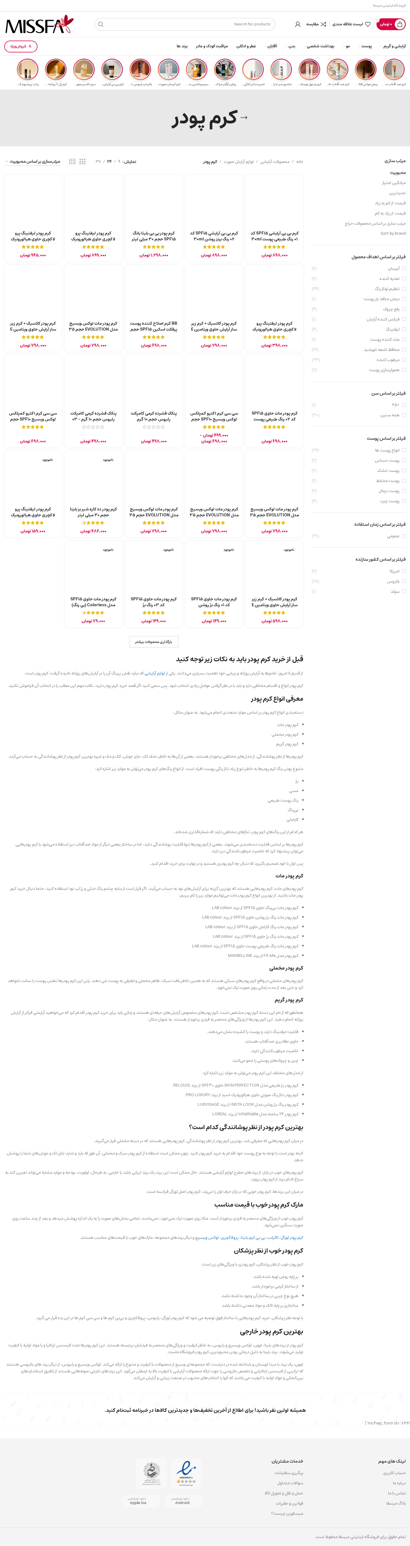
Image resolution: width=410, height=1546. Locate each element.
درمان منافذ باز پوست (382, 299)
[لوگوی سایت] (39, 24)
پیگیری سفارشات (288, 1473)
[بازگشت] (244, 117)
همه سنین (390, 415)
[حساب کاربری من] (297, 24)
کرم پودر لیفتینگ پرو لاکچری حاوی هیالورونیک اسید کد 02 (93, 239)
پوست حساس (387, 460)
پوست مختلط (388, 481)
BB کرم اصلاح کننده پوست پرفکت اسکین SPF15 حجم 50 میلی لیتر (153, 329)
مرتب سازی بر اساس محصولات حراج (375, 223)
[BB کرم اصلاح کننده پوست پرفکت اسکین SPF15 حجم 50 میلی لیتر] (153, 293)
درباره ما (399, 1483)
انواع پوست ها (387, 450)
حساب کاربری (394, 1473)
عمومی (393, 536)
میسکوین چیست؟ (287, 1513)
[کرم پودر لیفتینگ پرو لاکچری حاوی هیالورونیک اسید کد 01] (32, 203)
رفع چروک (391, 309)
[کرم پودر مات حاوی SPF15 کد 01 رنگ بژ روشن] (214, 569)
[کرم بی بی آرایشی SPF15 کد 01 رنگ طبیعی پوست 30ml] (274, 203)
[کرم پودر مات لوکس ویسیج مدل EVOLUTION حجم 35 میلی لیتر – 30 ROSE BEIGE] (274, 479)
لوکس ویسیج (207, 1237)
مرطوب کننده (388, 360)
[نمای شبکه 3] (82, 162)
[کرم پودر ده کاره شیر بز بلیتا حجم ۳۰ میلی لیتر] (93, 479)
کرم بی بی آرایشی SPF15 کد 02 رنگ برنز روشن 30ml (214, 236)
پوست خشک (388, 471)
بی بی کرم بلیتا (253, 1237)
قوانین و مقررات (289, 1503)
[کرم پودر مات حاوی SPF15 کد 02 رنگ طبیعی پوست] (274, 383)
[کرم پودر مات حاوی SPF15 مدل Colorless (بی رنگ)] (93, 569)
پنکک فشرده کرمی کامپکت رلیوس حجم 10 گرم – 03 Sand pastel (93, 419)
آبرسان (394, 268)
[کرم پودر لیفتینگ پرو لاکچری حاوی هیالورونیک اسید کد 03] (274, 293)
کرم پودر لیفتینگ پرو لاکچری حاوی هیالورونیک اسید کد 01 (33, 239)
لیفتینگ (393, 329)
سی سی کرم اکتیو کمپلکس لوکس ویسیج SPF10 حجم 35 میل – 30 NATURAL (33, 419)
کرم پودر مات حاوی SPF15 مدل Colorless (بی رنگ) (93, 602)
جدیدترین (397, 193)
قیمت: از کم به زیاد (390, 203)
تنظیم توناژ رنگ (387, 289)
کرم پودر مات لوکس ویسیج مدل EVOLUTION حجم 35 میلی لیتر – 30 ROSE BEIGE (274, 515)
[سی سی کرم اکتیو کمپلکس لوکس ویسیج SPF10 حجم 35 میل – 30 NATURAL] (32, 383)
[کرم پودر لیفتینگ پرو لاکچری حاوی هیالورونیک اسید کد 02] (93, 203)
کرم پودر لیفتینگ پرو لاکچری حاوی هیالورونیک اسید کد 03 (274, 329)
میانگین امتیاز (394, 183)
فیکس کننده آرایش (383, 319)
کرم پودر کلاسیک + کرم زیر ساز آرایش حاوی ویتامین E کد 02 (214, 329)
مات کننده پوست (385, 339)
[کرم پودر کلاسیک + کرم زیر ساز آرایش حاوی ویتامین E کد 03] (32, 293)
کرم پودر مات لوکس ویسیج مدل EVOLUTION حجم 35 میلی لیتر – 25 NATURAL (214, 515)
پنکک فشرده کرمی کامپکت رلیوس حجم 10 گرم (154, 416)
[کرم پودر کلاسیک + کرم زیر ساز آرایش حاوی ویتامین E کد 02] (214, 293)
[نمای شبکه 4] (72, 162)
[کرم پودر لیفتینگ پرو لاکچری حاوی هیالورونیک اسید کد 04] (32, 479)
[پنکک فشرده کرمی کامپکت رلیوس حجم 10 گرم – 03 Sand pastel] (93, 383)
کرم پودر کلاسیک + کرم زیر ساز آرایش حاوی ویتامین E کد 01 (275, 605)
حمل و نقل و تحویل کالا (283, 1493)
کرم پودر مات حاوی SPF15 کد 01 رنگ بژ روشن (214, 602)
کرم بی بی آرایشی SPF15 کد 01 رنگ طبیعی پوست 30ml (275, 236)
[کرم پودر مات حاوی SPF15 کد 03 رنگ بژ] (153, 569)
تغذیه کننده (390, 279)
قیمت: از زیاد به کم (390, 213)
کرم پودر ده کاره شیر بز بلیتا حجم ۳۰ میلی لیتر (93, 512)
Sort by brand (393, 233)
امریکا (395, 571)
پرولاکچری (230, 1237)
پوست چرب (390, 501)
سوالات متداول (290, 1483)
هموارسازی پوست (384, 370)
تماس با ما (397, 1493)
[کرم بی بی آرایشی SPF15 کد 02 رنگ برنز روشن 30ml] (214, 203)
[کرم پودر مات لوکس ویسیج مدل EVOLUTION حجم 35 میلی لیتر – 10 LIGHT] (153, 479)
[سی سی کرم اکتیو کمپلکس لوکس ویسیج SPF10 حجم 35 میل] (214, 383)
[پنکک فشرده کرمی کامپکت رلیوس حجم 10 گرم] (153, 383)
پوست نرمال (389, 491)
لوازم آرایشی (155, 673)
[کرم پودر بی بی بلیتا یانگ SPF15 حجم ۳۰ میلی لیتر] (153, 203)
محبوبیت (398, 172)
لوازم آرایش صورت (239, 161)
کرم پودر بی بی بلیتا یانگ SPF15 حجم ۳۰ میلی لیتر (154, 236)
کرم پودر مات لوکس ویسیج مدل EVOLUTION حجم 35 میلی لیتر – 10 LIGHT (153, 515)
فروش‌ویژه (18, 46)
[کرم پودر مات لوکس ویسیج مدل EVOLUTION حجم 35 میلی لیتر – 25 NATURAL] (214, 479)
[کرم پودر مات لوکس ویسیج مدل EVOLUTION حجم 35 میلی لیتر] (93, 293)
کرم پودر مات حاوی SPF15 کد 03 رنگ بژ (154, 602)
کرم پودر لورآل (292, 1237)
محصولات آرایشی (274, 161)
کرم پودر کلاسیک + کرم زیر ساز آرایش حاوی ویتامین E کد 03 (33, 329)
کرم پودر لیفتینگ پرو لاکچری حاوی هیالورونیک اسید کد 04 (33, 515)
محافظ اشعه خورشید (382, 350)
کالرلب (273, 1237)
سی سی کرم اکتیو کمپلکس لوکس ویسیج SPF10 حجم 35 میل (214, 419)
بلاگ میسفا (396, 1503)
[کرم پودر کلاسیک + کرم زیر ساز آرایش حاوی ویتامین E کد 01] (274, 569)
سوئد (395, 591)
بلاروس (393, 581)
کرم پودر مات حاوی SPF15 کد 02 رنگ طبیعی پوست (275, 416)
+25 (396, 405)
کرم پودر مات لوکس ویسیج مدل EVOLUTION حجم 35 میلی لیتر (93, 329)
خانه (299, 161)
